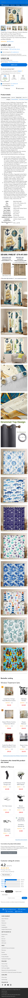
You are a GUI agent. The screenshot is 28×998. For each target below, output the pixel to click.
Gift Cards (4, 943)
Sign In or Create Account (10, 909)
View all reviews (6, 874)
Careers (3, 921)
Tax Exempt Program (6, 958)
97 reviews (11, 41)
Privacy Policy (5, 966)
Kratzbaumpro (21, 2)
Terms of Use (4, 963)
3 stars (2, 883)
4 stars (2, 881)
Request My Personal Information (9, 970)
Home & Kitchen (14, 99)
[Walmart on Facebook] (2, 985)
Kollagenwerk (4, 2)
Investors (4, 925)
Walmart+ (4, 941)
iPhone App (4, 977)
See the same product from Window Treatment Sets (15, 755)
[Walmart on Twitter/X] (5, 985)
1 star (3, 886)
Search (24, 898)
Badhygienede (10, 2)
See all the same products (21, 839)
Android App (4, 979)
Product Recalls (5, 956)
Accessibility (4, 954)
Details (12, 85)
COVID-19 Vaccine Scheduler (8, 948)
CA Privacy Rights (5, 968)
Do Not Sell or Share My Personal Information (12, 972)
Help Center (23, 909)
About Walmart (5, 918)
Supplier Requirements (7, 929)
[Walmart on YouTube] (8, 985)
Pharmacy (4, 950)
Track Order (10, 911)
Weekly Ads (19, 911)
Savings (18, 5)
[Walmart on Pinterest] (11, 985)
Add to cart (14, 65)
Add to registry (21, 88)
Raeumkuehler (16, 2)
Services (12, 5)
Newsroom (4, 923)
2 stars (2, 884)
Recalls (3, 952)
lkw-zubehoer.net (15, 52)
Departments (6, 5)
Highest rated (18, 891)
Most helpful (5, 894)
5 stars (2, 879)
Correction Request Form (9, 852)
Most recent (9, 891)
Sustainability (4, 927)
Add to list (7, 88)
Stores (3, 936)
